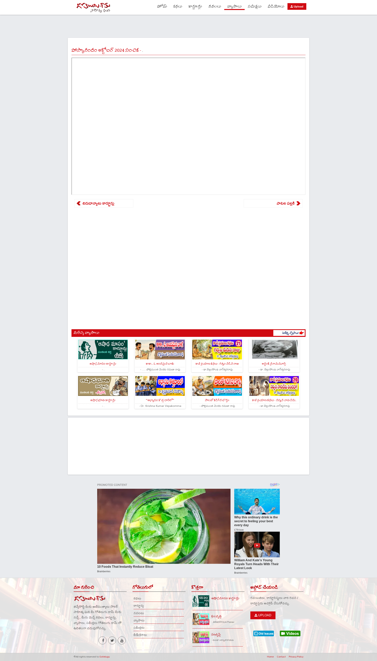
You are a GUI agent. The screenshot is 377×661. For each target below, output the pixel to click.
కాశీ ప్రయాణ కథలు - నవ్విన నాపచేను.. (274, 400)
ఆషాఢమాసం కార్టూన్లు (103, 363)
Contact (281, 656)
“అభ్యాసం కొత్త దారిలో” (160, 400)
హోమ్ (162, 6)
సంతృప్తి (216, 634)
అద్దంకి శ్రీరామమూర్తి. (274, 363)
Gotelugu (104, 656)
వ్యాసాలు (234, 6)
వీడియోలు (276, 6)
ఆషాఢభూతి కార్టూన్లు (102, 400)
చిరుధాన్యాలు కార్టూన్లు (98, 203)
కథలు (177, 6)
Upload (298, 6)
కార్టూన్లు (195, 6)
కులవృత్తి (216, 616)
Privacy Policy (296, 656)
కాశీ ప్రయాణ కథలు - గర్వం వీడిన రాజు (217, 363)
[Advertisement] (188, 25)
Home (270, 656)
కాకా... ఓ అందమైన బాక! (160, 363)
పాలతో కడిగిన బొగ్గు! (217, 400)
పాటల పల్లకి (286, 203)
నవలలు (214, 6)
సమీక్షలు (255, 6)
